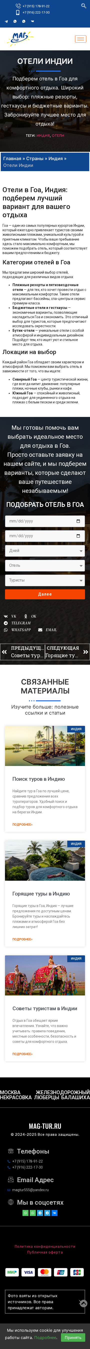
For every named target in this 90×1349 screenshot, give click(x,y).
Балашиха (75, 1097)
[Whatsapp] (25, 1213)
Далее (45, 594)
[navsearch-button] (84, 6)
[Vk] (55, 1213)
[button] (10, 616)
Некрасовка (16, 1097)
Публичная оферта (45, 1252)
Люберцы (46, 1097)
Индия (43, 135)
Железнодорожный (63, 1092)
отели (58, 135)
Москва (10, 1092)
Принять (73, 1337)
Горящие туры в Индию (41, 894)
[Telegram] (6, 21)
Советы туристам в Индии (44, 1008)
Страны (35, 158)
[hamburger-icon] (80, 39)
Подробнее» (22, 824)
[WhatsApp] (15, 21)
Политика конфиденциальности (45, 1247)
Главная (12, 158)
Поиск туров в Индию (38, 779)
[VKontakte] (32, 21)
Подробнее (45, 1337)
